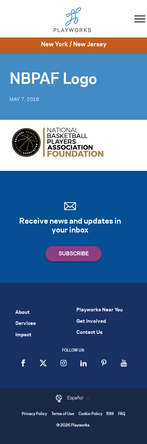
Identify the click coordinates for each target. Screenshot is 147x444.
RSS (110, 414)
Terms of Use (62, 414)
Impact (23, 335)
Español (75, 398)
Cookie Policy (90, 414)
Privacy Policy (34, 414)
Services (25, 323)
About (22, 312)
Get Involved (91, 321)
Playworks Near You (99, 310)
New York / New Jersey (73, 44)
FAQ (121, 414)
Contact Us (89, 332)
